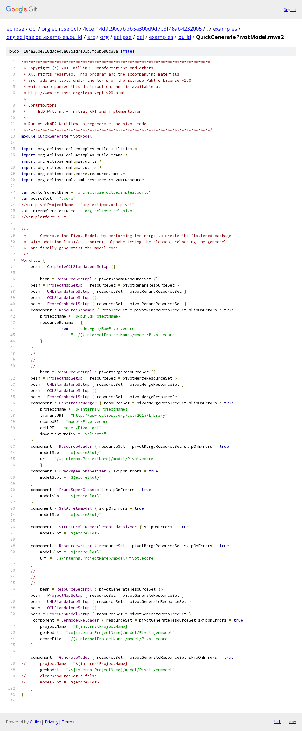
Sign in (290, 9)
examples (225, 28)
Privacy (51, 722)
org (104, 36)
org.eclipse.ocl (60, 28)
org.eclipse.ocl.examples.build (44, 36)
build (184, 36)
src (91, 36)
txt (277, 721)
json (291, 721)
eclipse (15, 28)
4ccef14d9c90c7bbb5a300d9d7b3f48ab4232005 (142, 28)
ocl (33, 28)
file (127, 51)
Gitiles (35, 722)
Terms (68, 722)
